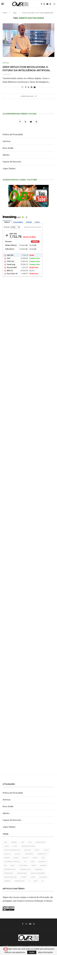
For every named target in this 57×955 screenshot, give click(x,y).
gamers (7, 857)
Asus (30, 842)
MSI (5, 865)
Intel (43, 857)
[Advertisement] (28, 403)
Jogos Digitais (9, 168)
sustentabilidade (10, 877)
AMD (5, 842)
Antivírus (6, 141)
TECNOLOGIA (43, 877)
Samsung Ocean (25, 869)
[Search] (54, 4)
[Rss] (50, 4)
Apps (22, 842)
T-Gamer (23, 877)
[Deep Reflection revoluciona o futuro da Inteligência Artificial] (28, 40)
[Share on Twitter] (28, 87)
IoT (25, 861)
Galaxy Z (18, 854)
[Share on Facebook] (25, 87)
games (16, 857)
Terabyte (7, 881)
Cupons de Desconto (12, 161)
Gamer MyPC (29, 854)
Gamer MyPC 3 (42, 854)
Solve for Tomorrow (38, 873)
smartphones (22, 873)
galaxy (46, 850)
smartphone (8, 873)
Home (5, 13)
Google (35, 857)
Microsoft (42, 861)
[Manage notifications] (6, 949)
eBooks (6, 155)
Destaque (27, 850)
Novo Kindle (8, 148)
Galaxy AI (7, 854)
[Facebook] (41, 4)
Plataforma (23, 865)
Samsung (43, 865)
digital (37, 850)
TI (29, 881)
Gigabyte (25, 857)
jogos (32, 861)
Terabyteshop (20, 881)
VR (42, 881)
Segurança (39, 869)
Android (14, 842)
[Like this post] (22, 87)
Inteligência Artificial (12, 861)
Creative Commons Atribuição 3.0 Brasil (34, 901)
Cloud (15, 846)
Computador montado (12, 850)
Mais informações (45, 952)
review (33, 865)
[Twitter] (44, 4)
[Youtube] (47, 4)
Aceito (31, 952)
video (36, 881)
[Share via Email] (35, 87)
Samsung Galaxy (10, 869)
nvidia (12, 865)
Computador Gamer (28, 846)
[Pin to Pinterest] (31, 87)
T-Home (32, 877)
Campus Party (40, 842)
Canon (6, 846)
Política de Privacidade (13, 134)
